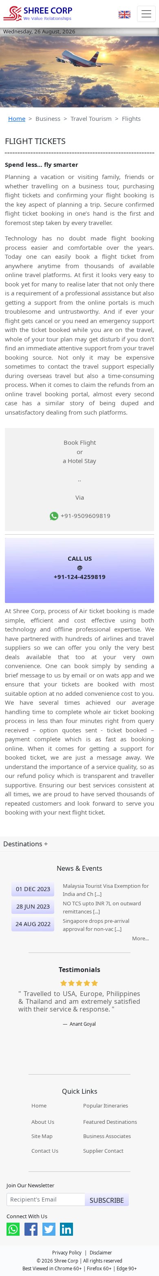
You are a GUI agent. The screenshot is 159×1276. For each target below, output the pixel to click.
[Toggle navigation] (146, 14)
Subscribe (107, 1200)
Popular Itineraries (105, 1105)
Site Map (42, 1136)
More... (140, 938)
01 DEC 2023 (33, 889)
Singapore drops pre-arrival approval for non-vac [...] (96, 925)
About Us (42, 1121)
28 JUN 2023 (33, 906)
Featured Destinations (110, 1121)
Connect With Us (27, 1216)
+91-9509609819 (84, 515)
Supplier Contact (103, 1150)
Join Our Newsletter (30, 1185)
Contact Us (44, 1150)
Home (16, 118)
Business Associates (107, 1136)
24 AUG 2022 (33, 924)
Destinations (23, 843)
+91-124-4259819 (80, 576)
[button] (124, 13)
